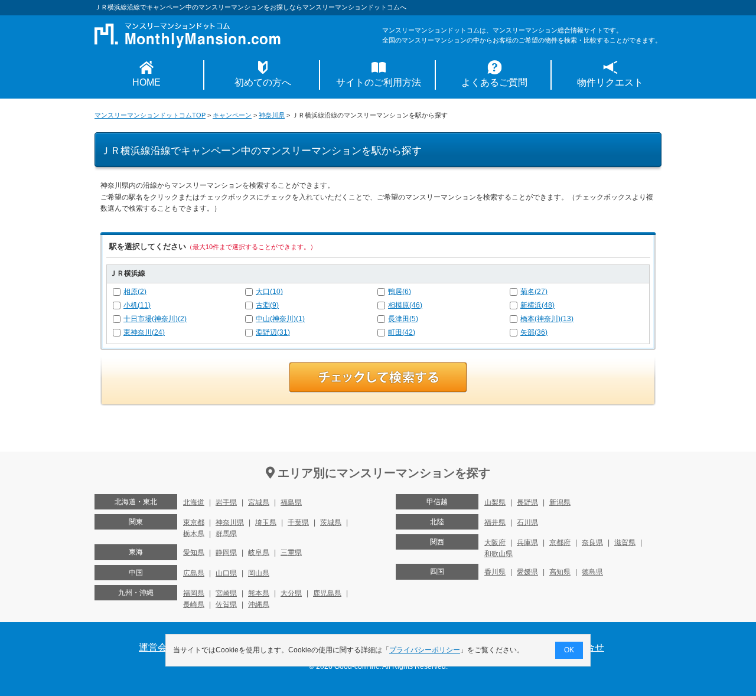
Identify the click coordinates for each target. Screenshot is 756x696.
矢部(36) (534, 332)
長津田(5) (403, 319)
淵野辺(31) (273, 332)
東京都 (193, 522)
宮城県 (258, 502)
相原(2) (134, 291)
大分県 (291, 593)
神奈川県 (272, 115)
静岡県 (226, 552)
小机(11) (137, 305)
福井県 (495, 522)
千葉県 (298, 522)
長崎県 (193, 604)
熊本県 (258, 593)
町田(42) (401, 332)
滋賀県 (625, 542)
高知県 (560, 572)
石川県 (527, 522)
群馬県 (226, 534)
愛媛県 (527, 572)
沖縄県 (258, 604)
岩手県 (226, 502)
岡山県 (258, 573)
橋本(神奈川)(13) (546, 319)
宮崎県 (226, 593)
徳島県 (592, 572)
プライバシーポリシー (424, 650)
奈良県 (592, 542)
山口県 (226, 573)
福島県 (291, 502)
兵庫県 (527, 542)
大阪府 (495, 542)
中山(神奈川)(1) (280, 319)
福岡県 (193, 593)
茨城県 (330, 522)
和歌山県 (498, 554)
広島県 (193, 573)
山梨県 (495, 502)
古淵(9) (267, 305)
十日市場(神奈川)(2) (155, 319)
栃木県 (193, 534)
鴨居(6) (399, 291)
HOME (146, 82)
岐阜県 (258, 552)
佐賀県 (226, 604)
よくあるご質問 (494, 82)
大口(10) (269, 291)
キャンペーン (232, 115)
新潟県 (560, 502)
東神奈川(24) (144, 332)
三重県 (291, 552)
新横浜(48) (537, 305)
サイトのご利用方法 (378, 82)
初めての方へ (262, 82)
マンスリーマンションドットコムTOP (150, 115)
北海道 (193, 502)
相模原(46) (405, 305)
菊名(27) (534, 291)
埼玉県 (265, 522)
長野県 (527, 502)
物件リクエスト (610, 82)
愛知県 (193, 552)
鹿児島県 (327, 593)
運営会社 (158, 647)
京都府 (560, 542)
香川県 (495, 572)
